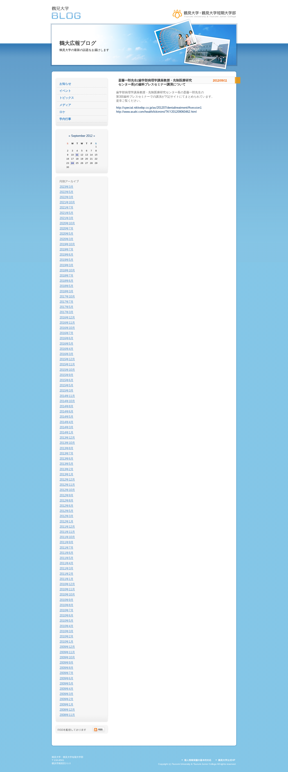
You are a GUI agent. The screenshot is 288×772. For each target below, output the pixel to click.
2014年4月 (66, 422)
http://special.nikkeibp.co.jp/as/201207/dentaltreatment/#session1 (159, 107)
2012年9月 (66, 495)
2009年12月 (67, 646)
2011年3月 (66, 568)
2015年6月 (66, 380)
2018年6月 (66, 280)
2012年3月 (66, 516)
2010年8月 (66, 605)
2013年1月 (66, 474)
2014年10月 (67, 401)
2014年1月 (66, 432)
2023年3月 (66, 186)
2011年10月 (67, 537)
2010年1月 (66, 641)
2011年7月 (66, 547)
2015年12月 (67, 359)
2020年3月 (66, 239)
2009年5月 (66, 683)
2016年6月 (66, 338)
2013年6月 (66, 458)
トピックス (66, 97)
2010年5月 (66, 620)
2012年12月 (67, 479)
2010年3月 (66, 631)
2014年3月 (66, 427)
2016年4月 (66, 348)
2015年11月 (67, 364)
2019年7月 (66, 249)
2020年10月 (67, 223)
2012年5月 (66, 511)
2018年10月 (67, 270)
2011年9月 (66, 542)
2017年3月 (66, 312)
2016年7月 (66, 333)
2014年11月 (67, 396)
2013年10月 (67, 442)
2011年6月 (66, 552)
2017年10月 (67, 296)
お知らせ (65, 83)
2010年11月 (67, 589)
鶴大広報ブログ (77, 43)
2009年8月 (66, 667)
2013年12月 (67, 437)
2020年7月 (66, 228)
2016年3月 (66, 354)
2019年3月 (66, 265)
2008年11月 (67, 715)
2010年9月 (66, 600)
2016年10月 (67, 328)
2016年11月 (67, 322)
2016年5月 (66, 343)
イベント (65, 90)
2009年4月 (66, 688)
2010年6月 (66, 615)
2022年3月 (66, 197)
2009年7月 (66, 673)
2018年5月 (66, 286)
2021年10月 (67, 202)
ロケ (62, 112)
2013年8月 (66, 448)
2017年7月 (66, 301)
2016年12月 (67, 317)
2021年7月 (66, 207)
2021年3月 (66, 218)
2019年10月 (67, 244)
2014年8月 (66, 406)
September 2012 (81, 135)
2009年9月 (66, 662)
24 (72, 163)
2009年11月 (67, 652)
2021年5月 (66, 213)
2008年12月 (67, 709)
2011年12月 (67, 526)
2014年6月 (66, 411)
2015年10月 (67, 369)
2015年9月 (66, 375)
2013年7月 (66, 453)
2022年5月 (66, 192)
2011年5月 (66, 558)
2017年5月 (66, 307)
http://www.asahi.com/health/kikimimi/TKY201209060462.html (156, 111)
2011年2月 (66, 573)
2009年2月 (66, 699)
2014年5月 (66, 416)
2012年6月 (66, 505)
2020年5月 (66, 233)
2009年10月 (67, 657)
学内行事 (65, 119)
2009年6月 (66, 678)
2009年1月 (66, 704)
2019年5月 (66, 259)
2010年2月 (66, 636)
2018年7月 (66, 275)
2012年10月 (67, 490)
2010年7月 (66, 610)
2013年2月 (66, 469)
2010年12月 (67, 584)
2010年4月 (66, 626)
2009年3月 (66, 694)
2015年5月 (66, 385)
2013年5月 (66, 463)
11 (77, 154)
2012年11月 (67, 484)
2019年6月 (66, 254)
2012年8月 (66, 500)
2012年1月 (66, 521)
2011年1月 (66, 579)
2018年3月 (66, 291)
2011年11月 (67, 532)
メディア (65, 105)
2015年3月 (66, 390)
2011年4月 (66, 563)
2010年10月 (67, 594)
